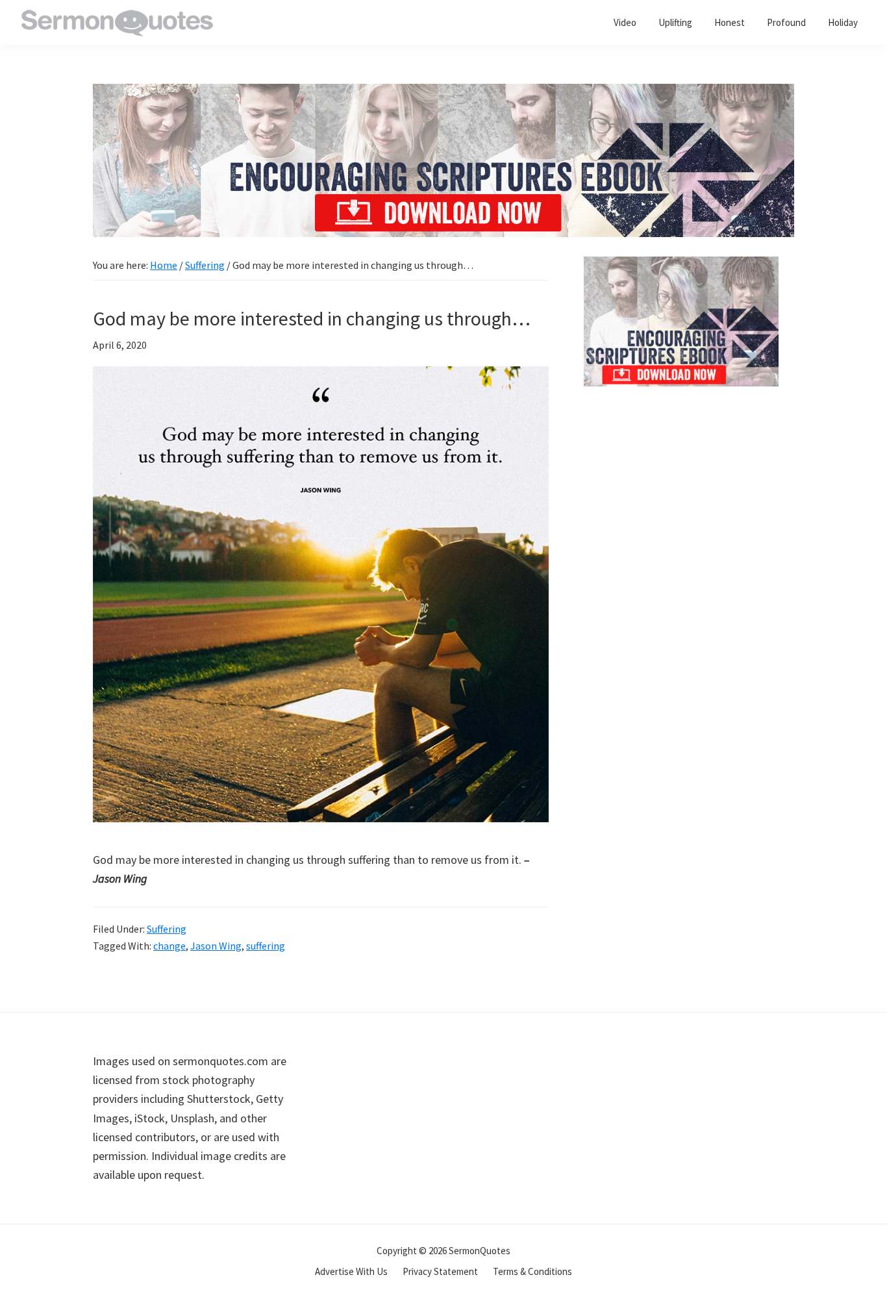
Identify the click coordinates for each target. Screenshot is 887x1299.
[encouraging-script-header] (443, 93)
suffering (265, 945)
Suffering (166, 928)
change (169, 945)
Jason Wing (216, 945)
